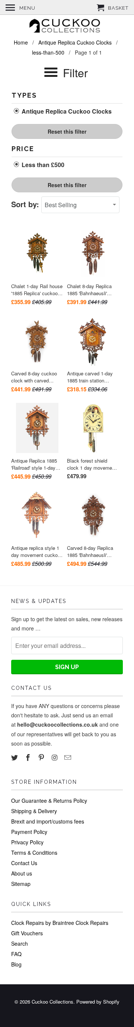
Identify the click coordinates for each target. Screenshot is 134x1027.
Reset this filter (67, 131)
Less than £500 (42, 165)
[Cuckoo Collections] (67, 27)
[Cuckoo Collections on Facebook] (29, 757)
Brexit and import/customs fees (47, 821)
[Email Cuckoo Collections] (68, 757)
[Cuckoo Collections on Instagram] (55, 757)
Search (19, 943)
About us (21, 873)
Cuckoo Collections (52, 1001)
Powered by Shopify (97, 1001)
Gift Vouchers (27, 933)
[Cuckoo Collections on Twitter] (15, 757)
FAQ (16, 954)
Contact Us (24, 863)
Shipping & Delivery (34, 811)
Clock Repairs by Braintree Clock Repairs (59, 922)
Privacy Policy (27, 842)
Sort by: (26, 204)
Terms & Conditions (34, 852)
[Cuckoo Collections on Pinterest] (42, 757)
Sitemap (21, 883)
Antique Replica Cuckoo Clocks (66, 111)
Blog (16, 964)
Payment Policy (29, 831)
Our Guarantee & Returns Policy (49, 800)
